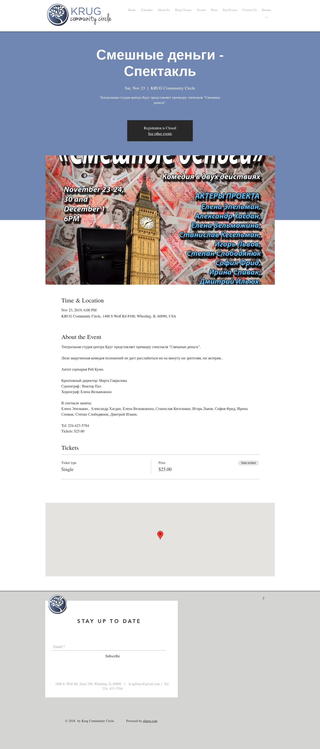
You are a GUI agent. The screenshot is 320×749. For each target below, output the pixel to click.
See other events (160, 133)
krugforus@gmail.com (144, 684)
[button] (230, 9)
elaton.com (150, 721)
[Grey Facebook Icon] (263, 598)
